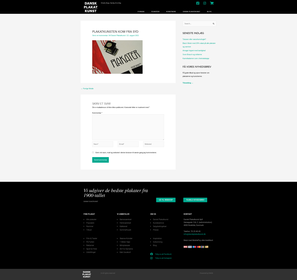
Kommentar (97, 113)
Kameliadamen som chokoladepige (196, 58)
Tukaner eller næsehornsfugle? (194, 39)
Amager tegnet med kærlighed (194, 50)
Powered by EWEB (206, 273)
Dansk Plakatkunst (191, 12)
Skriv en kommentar (100, 35)
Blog (209, 12)
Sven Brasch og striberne (192, 54)
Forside (141, 12)
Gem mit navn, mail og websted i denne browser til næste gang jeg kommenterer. (126, 153)
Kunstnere (171, 12)
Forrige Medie (87, 89)
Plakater (155, 12)
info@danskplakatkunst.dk (195, 234)
